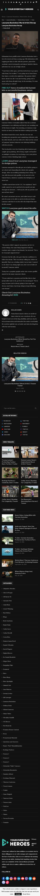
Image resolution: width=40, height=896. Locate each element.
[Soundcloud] (22, 2)
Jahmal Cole (7, 685)
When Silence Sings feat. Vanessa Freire (24, 572)
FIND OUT (6, 88)
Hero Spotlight (8, 681)
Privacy (34, 839)
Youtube (6, 822)
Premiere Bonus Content (11, 730)
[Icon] (10, 452)
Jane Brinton (7, 689)
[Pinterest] (11, 2)
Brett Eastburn (8, 621)
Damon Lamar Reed (9, 641)
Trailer (5, 790)
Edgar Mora (7, 661)
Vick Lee (6, 806)
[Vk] (19, 2)
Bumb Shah (6, 625)
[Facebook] (3, 2)
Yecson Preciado (8, 818)
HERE (15, 295)
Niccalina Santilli (8, 717)
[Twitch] (28, 2)
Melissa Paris (7, 705)
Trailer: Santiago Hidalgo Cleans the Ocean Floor (24, 550)
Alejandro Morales (9, 588)
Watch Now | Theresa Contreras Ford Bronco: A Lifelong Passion (26, 561)
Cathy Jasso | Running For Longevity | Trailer (29, 481)
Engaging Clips (8, 665)
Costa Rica (6, 637)
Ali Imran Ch (7, 597)
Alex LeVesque (7, 593)
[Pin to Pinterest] (28, 303)
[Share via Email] (30, 303)
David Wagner (7, 649)
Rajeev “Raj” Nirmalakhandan (12, 746)
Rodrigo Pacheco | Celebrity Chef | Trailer (10, 481)
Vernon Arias (7, 802)
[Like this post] (22, 303)
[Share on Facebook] (24, 303)
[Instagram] (8, 2)
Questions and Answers (10, 742)
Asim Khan (6, 605)
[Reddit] (33, 2)
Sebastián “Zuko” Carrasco (11, 766)
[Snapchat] (25, 2)
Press (5, 734)
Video (5, 810)
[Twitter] (6, 2)
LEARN (5, 161)
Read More (26, 894)
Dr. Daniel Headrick (9, 657)
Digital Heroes (7, 653)
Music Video (7, 713)
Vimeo (5, 814)
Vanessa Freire (8, 798)
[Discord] (36, 2)
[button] (3, 374)
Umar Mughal (7, 794)
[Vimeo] (30, 2)
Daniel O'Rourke (8, 645)
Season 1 (6, 754)
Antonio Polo (7, 601)
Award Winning (8, 609)
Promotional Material (10, 738)
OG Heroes (6, 721)
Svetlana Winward (9, 778)
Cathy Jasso (7, 629)
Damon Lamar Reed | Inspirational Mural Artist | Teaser (28, 462)
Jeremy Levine (7, 693)
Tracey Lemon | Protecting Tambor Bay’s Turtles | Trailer (9, 462)
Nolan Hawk (6, 28)
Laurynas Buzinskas (9, 701)
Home (3, 16)
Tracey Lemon (7, 786)
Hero (4, 673)
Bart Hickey (6, 613)
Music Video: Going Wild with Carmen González (25, 516)
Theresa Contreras (9, 782)
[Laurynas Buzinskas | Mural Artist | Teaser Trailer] (20, 369)
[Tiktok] (20, 4)
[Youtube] (16, 2)
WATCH (5, 208)
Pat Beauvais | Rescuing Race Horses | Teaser (29, 501)
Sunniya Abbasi (8, 774)
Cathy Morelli (7, 633)
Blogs (5, 617)
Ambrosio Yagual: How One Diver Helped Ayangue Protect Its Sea (26, 528)
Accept (18, 894)
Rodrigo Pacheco (8, 750)
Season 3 (6, 762)
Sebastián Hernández (10, 770)
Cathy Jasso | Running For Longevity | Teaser (10, 500)
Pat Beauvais (7, 726)
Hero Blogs (6, 677)
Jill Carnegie (7, 697)
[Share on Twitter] (26, 303)
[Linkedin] (13, 2)
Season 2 (6, 758)
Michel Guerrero (8, 709)
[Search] (38, 9)
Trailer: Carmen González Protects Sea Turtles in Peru (25, 539)
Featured (6, 669)
